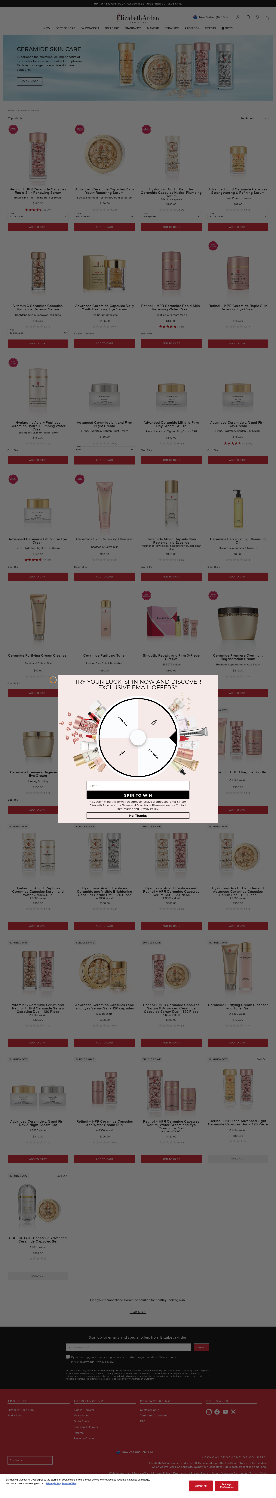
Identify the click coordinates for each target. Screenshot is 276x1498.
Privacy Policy (53, 1483)
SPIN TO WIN (138, 795)
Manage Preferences (227, 1486)
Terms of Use (69, 1483)
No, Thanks (138, 816)
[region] (138, 1486)
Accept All (200, 1485)
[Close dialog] (53, 680)
